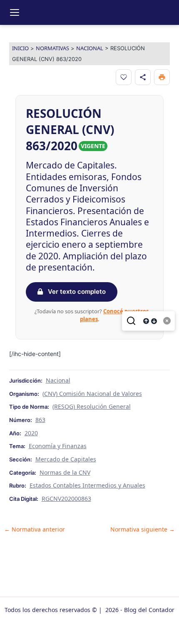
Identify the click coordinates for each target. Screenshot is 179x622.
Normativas (52, 48)
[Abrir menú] (14, 12)
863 (40, 420)
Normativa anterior (34, 529)
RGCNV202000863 (66, 498)
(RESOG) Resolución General (91, 406)
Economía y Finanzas (58, 446)
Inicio (20, 48)
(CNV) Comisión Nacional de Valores (92, 394)
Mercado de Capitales (65, 459)
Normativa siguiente (142, 529)
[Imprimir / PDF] (162, 77)
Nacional (89, 48)
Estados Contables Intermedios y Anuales (87, 485)
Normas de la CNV (65, 472)
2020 (31, 433)
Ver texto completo (76, 291)
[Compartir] (143, 77)
